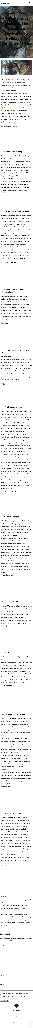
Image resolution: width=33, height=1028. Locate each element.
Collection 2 (22, 184)
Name (2, 966)
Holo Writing (16, 1011)
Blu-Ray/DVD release (19, 235)
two (28, 482)
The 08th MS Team (7, 357)
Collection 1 (13, 184)
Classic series (12, 535)
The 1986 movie (20, 617)
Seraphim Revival (9, 79)
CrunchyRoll (14, 247)
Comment (3, 945)
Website (2, 984)
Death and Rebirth (22, 538)
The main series (16, 187)
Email (2, 975)
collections (4, 485)
